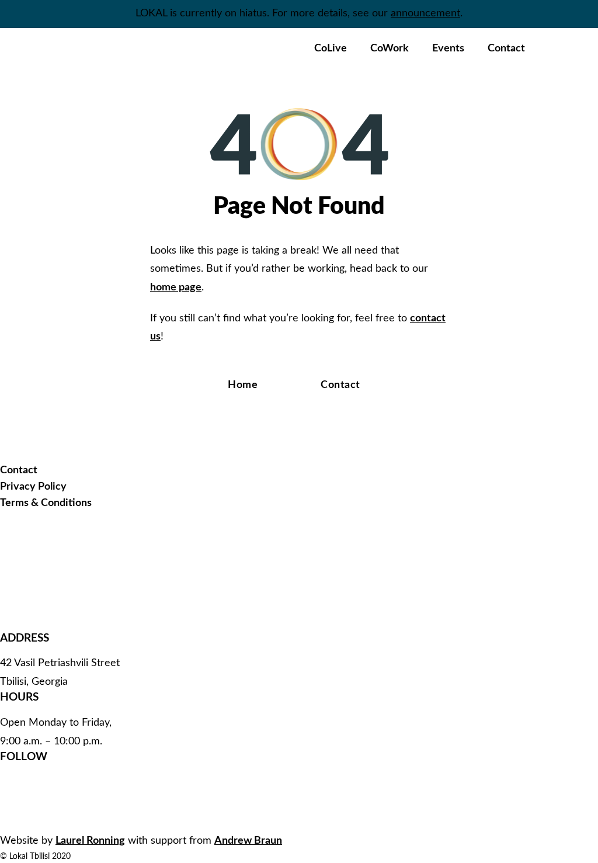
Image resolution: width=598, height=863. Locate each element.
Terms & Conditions (46, 503)
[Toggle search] (554, 49)
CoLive (330, 48)
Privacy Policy (33, 486)
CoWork (389, 48)
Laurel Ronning (90, 841)
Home (243, 385)
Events (448, 48)
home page (175, 287)
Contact (506, 48)
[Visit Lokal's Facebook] (73, 780)
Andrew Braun (248, 841)
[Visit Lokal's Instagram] (73, 816)
